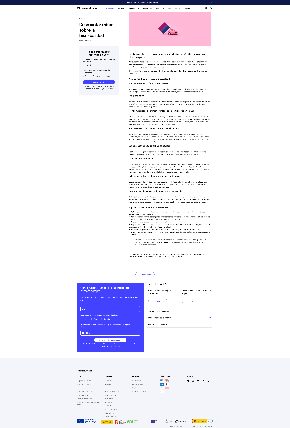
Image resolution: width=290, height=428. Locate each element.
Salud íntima (159, 8)
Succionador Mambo (111, 409)
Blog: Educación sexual (139, 388)
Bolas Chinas (109, 399)
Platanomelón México (139, 391)
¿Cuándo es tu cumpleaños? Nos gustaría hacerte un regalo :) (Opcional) (105, 325)
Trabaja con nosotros (138, 384)
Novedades (108, 381)
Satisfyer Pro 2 (109, 413)
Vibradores (108, 384)
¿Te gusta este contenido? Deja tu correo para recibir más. (99, 60)
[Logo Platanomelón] (84, 372)
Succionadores (109, 388)
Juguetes (131, 8)
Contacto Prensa (82, 395)
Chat (191, 301)
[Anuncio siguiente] (211, 2)
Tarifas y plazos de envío (84, 384)
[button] (110, 8)
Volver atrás (146, 274)
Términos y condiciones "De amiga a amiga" (88, 403)
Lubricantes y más (145, 8)
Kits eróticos (108, 402)
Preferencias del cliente (84, 399)
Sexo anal (108, 406)
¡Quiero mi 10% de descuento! (110, 340)
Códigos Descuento (111, 416)
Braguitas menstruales (112, 391)
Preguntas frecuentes (84, 381)
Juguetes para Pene (111, 395)
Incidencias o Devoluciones (85, 388)
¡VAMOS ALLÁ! (98, 82)
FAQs (158, 301)
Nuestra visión (136, 381)
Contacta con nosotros (84, 391)
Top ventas (110, 8)
